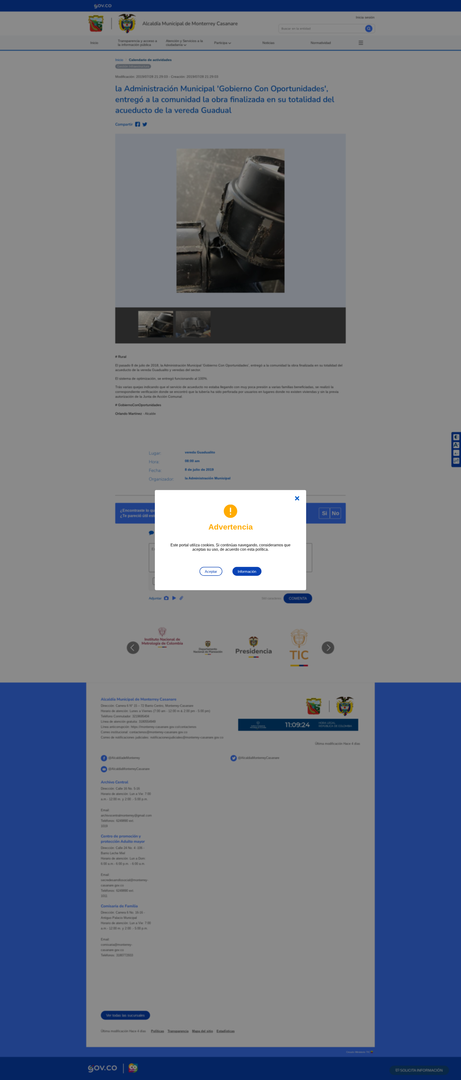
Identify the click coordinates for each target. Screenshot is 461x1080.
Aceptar (211, 571)
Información (247, 571)
